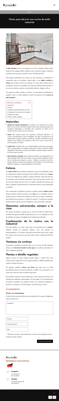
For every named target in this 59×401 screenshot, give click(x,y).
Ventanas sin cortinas (13, 114)
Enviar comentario (45, 341)
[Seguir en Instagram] (54, 397)
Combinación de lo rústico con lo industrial (19, 112)
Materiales (11, 105)
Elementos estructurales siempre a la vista (19, 110)
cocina (39, 214)
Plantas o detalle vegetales (15, 117)
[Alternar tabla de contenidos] (28, 102)
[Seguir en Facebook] (50, 397)
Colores (10, 107)
